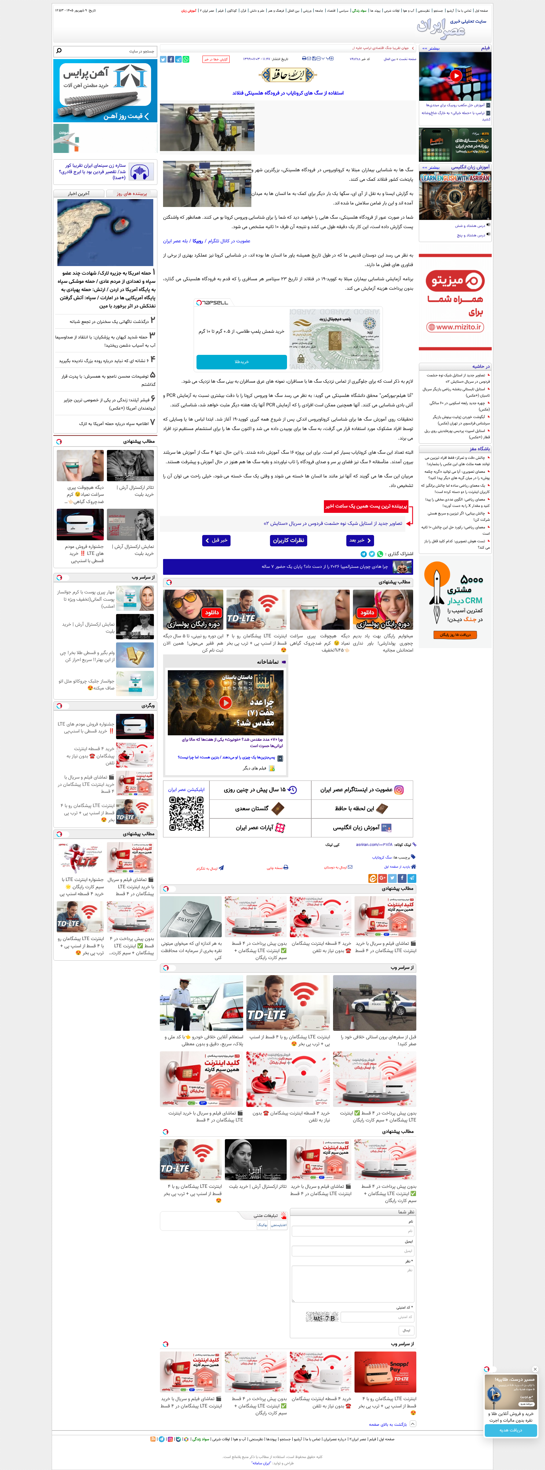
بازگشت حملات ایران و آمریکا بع (386, 48)
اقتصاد (331, 11)
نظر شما (406, 1212)
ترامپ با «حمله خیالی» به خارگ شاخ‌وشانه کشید (456, 117)
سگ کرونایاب (382, 857)
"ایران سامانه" (261, 1463)
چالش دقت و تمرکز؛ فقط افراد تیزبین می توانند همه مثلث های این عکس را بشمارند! (457, 461)
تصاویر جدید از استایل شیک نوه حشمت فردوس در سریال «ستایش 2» (458, 379)
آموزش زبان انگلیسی (356, 827)
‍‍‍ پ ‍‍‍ (325, 58)
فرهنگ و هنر (276, 11)
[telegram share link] (178, 59)
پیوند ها (375, 11)
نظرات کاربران (288, 540)
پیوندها (271, 1439)
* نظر (409, 1261)
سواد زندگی (359, 11)
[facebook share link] (170, 59)
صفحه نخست (407, 59)
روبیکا (198, 241)
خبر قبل (219, 540)
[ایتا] (372, 878)
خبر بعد (356, 540)
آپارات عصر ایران (254, 827)
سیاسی (344, 11)
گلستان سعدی (251, 809)
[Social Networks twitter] (372, 554)
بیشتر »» (431, 48)
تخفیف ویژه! (511, 1430)
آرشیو (450, 11)
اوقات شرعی (391, 11)
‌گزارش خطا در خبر (216, 59)
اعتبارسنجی (279, 1225)
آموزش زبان (188, 11)
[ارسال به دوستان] (309, 58)
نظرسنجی (424, 11)
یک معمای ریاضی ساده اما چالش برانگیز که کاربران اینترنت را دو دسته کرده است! (455, 489)
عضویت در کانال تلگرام (229, 241)
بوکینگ (262, 1225)
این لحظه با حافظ (354, 809)
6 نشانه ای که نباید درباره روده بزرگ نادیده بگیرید (104, 361)
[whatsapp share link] (186, 59)
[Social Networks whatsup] (380, 554)
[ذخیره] (314, 59)
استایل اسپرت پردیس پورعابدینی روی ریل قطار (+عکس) (457, 434)
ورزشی (307, 11)
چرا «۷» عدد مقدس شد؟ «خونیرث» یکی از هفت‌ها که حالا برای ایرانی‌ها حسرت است (232, 743)
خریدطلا (242, 362)
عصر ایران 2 (207, 11)
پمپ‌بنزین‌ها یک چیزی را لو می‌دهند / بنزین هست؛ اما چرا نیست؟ (226, 757)
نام (411, 1221)
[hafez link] (288, 75)
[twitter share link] (163, 59)
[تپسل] (199, 303)
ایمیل (409, 1241)
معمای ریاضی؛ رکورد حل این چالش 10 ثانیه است (455, 531)
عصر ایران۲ (357, 1439)
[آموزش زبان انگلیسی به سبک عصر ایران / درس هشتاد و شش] (455, 195)
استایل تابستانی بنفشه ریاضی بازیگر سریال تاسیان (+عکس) (456, 392)
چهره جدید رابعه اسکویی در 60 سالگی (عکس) (460, 406)
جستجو (438, 11)
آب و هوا (408, 11)
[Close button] (535, 1369)
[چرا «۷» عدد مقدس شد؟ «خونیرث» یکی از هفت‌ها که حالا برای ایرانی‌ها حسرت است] (226, 702)
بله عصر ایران (175, 241)
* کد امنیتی (404, 1307)
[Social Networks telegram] (363, 554)
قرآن (243, 11)
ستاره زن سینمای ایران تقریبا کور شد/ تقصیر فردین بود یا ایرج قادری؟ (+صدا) (92, 172)
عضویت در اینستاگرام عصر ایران (356, 790)
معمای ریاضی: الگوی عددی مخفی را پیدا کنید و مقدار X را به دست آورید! (457, 503)
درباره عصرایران (335, 1439)
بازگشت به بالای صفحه (388, 1425)
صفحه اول (481, 11)
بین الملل (293, 11)
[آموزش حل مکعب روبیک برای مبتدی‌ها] (455, 76)
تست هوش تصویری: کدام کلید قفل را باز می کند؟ (457, 544)
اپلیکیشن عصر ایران (186, 789)
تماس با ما (464, 11)
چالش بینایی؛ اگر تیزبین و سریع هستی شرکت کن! (459, 517)
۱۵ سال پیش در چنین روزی (255, 790)
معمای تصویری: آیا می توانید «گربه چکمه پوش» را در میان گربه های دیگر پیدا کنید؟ (457, 475)
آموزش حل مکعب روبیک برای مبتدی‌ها (456, 105)
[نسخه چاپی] (304, 58)
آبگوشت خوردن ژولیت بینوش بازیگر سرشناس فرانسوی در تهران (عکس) (461, 420)
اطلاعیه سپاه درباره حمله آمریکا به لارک (114, 424)
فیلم (220, 11)
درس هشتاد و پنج (471, 236)
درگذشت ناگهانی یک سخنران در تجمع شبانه (109, 322)
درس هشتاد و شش (470, 226)
